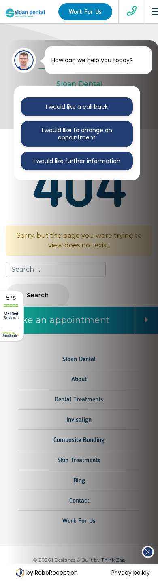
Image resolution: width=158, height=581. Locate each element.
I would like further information (77, 161)
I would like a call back (77, 107)
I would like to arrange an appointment (77, 134)
